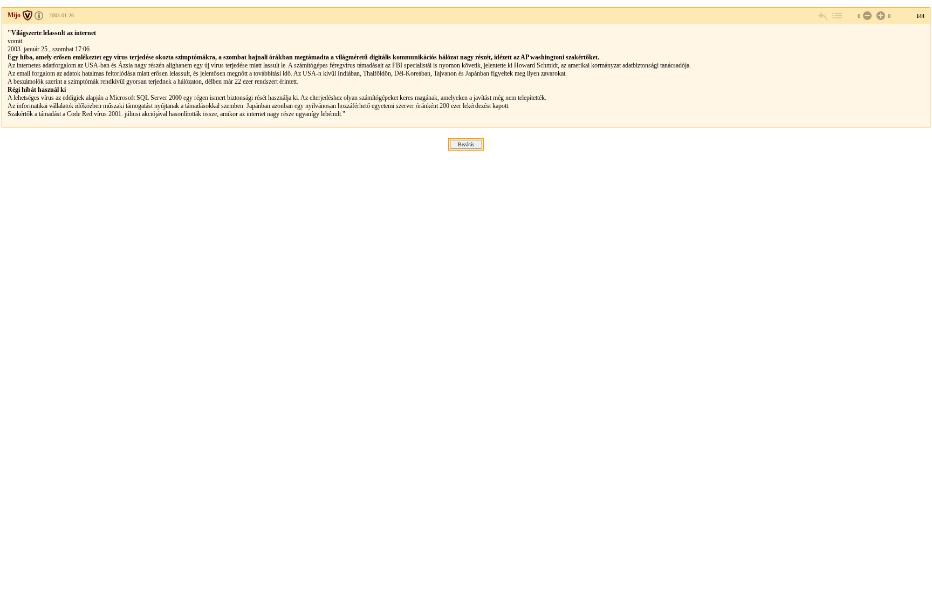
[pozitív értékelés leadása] (879, 16)
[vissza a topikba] (836, 16)
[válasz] (823, 16)
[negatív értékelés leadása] (866, 16)
